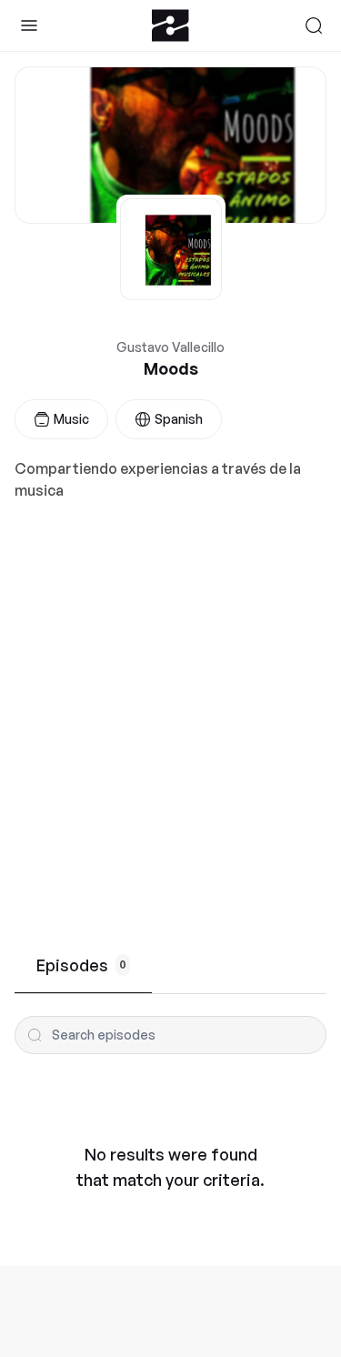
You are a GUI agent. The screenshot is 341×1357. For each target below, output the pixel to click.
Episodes (81, 965)
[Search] (314, 25)
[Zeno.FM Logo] (170, 25)
